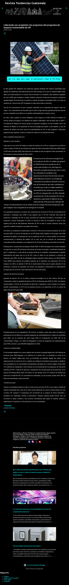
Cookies (6, 576)
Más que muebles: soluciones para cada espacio (27, 546)
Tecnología (7, 405)
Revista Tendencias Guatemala (25, 3)
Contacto (7, 581)
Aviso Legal (7, 579)
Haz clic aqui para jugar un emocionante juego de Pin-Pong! (34, 79)
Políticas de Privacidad (11, 578)
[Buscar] (66, 8)
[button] (5, 33)
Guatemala (12, 408)
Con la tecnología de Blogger (35, 565)
